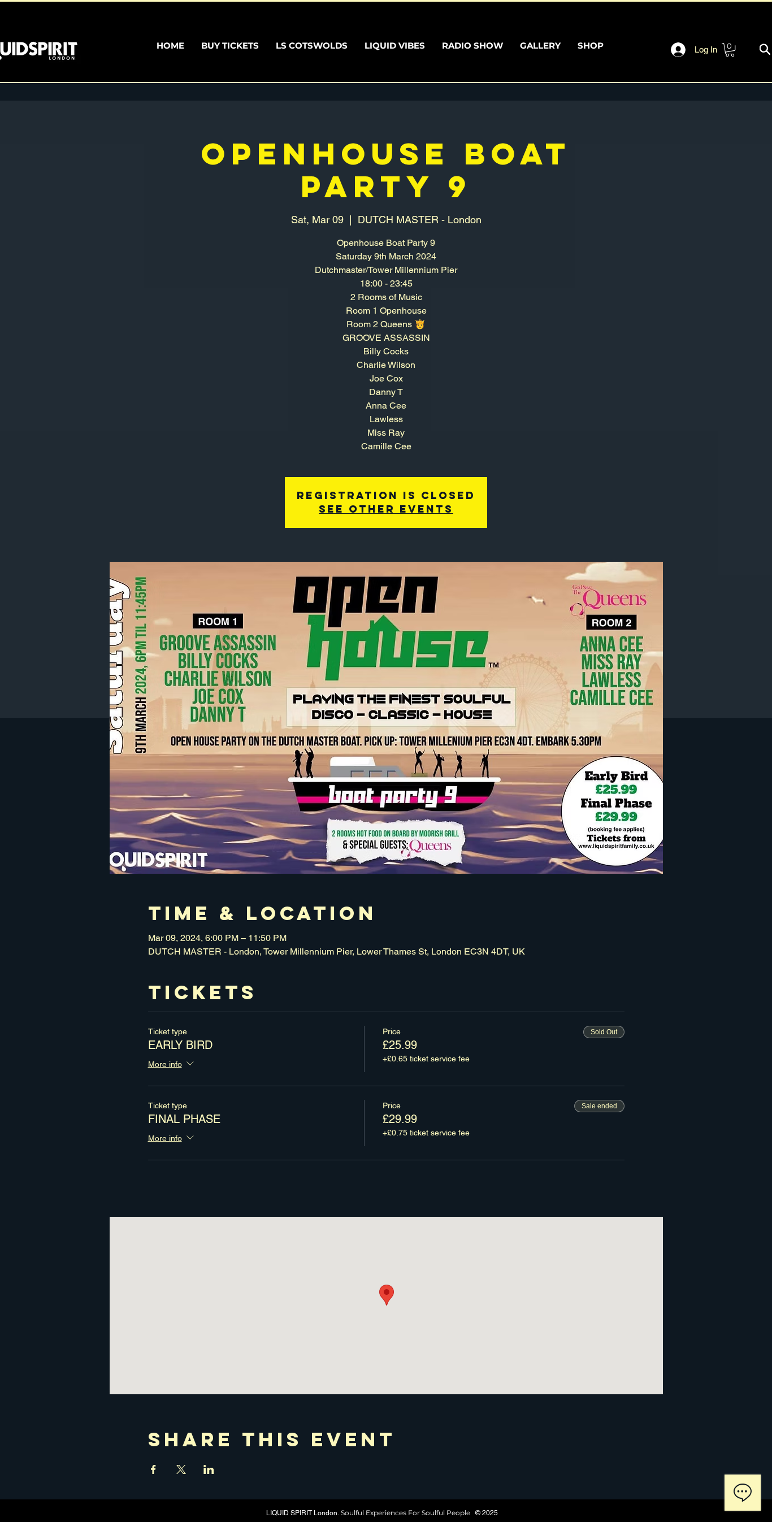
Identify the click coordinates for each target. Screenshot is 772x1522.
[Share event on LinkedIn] (208, 1469)
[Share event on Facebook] (153, 1469)
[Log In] (673, 49)
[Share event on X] (181, 1469)
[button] (730, 50)
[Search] (765, 49)
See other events (386, 508)
